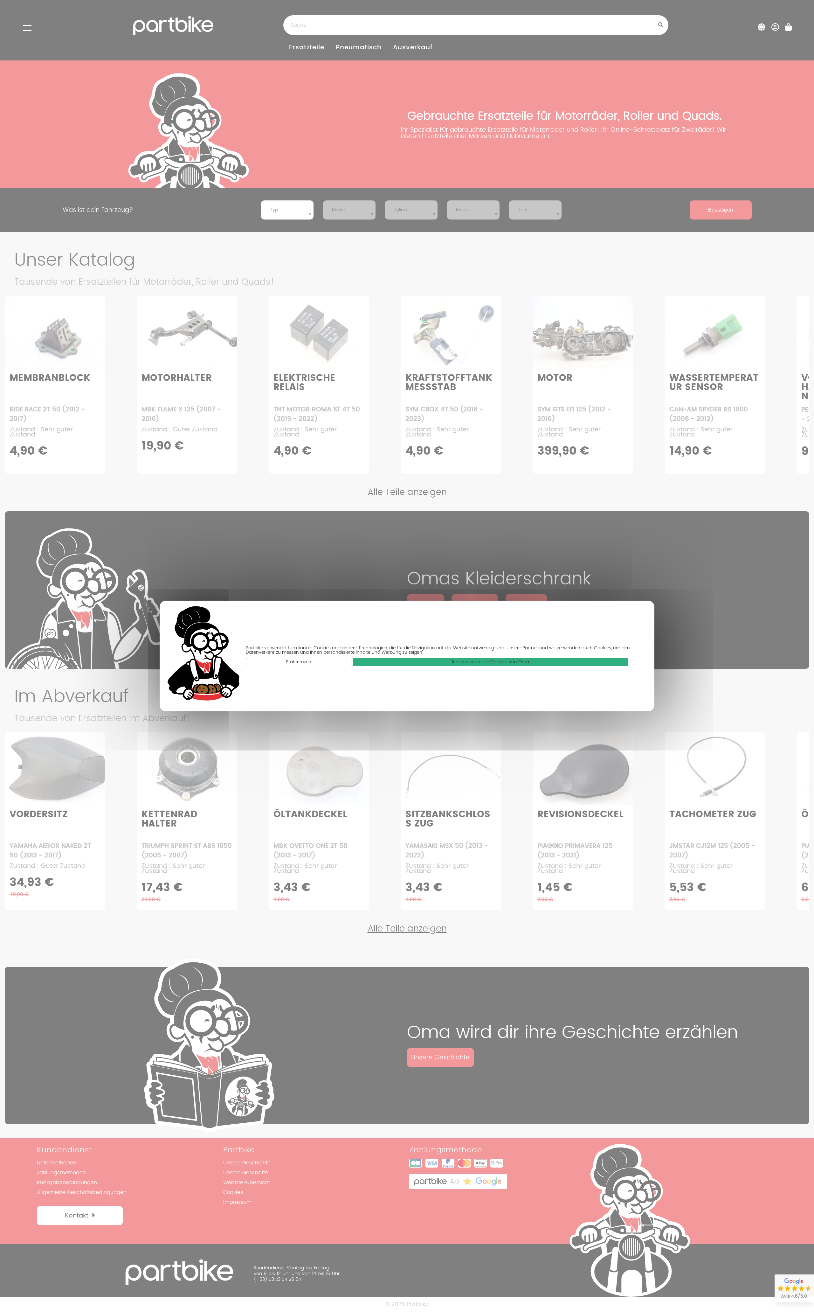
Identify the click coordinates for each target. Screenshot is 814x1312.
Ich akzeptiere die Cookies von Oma (490, 662)
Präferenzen (298, 662)
